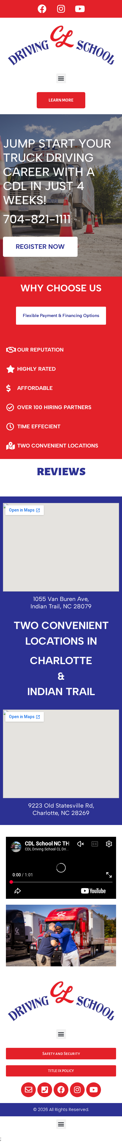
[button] (61, 78)
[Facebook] (42, 9)
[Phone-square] (44, 1089)
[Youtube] (80, 9)
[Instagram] (61, 9)
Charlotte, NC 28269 (61, 812)
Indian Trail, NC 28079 (61, 606)
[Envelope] (28, 1089)
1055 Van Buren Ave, (61, 598)
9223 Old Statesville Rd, (61, 805)
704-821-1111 (37, 219)
